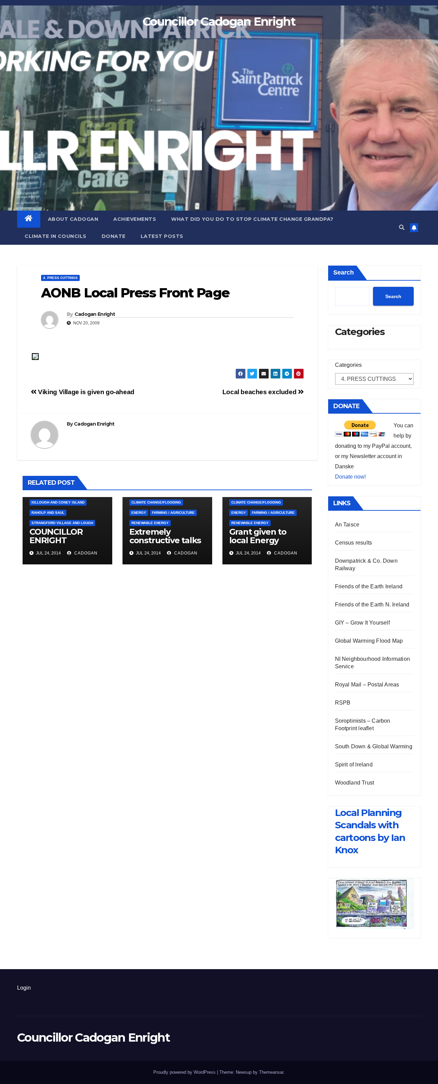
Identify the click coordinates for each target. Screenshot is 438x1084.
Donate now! (350, 477)
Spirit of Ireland (354, 764)
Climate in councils (56, 236)
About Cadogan (73, 219)
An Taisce (347, 524)
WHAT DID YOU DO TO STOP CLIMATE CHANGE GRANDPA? (252, 219)
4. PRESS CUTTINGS (60, 278)
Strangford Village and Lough (62, 523)
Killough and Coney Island (58, 502)
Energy (138, 512)
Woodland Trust (354, 783)
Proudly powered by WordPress (185, 1072)
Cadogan (85, 553)
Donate (114, 236)
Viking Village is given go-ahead (85, 392)
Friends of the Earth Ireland (369, 586)
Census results (353, 543)
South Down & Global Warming (373, 746)
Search (343, 272)
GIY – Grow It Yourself (362, 623)
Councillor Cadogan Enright (219, 21)
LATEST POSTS (162, 236)
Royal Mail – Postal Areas (367, 684)
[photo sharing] (35, 356)
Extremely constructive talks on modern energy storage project (167, 544)
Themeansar (271, 1072)
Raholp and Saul (47, 512)
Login (24, 988)
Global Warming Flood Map (369, 641)
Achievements (134, 219)
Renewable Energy (150, 523)
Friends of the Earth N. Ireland (372, 604)
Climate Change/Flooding (156, 502)
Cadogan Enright (95, 314)
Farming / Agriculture (173, 512)
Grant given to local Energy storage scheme (261, 540)
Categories (348, 365)
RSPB (343, 703)
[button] (401, 227)
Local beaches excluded (260, 392)
